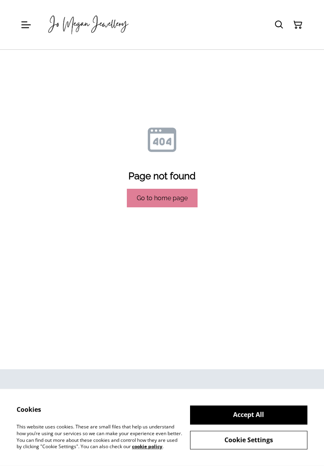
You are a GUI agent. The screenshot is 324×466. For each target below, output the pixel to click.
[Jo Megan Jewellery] (89, 24)
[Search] (278, 25)
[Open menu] (26, 25)
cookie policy (147, 446)
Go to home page (162, 198)
